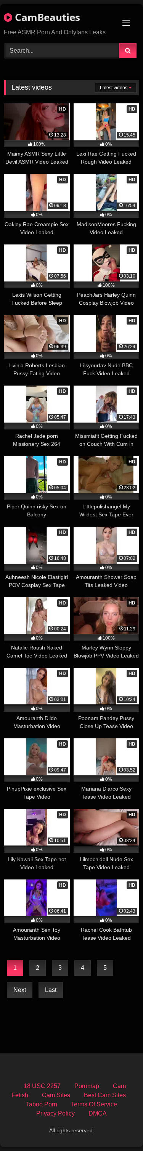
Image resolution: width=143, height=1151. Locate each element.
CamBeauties (46, 17)
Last (50, 990)
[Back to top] (119, 1128)
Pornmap (86, 1086)
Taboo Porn (41, 1104)
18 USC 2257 (42, 1086)
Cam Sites (56, 1095)
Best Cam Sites (105, 1095)
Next (19, 990)
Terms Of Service (94, 1104)
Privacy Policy (55, 1113)
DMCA (97, 1113)
